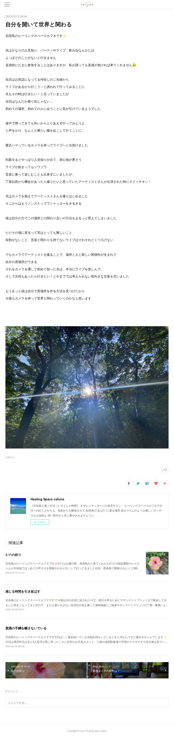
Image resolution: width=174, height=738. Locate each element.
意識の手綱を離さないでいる (26, 628)
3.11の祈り (13, 554)
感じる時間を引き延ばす (22, 591)
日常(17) (9, 457)
